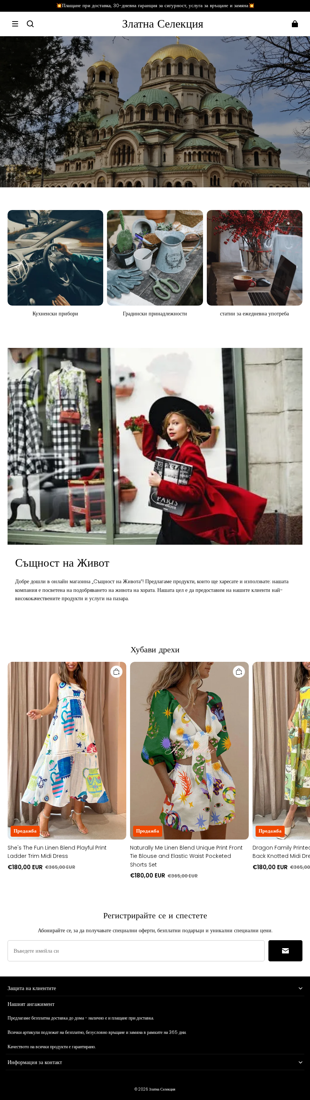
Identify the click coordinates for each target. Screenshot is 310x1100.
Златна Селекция (162, 1089)
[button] (15, 23)
